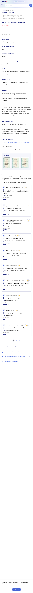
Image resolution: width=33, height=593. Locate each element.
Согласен (16, 589)
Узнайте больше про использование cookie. (13, 586)
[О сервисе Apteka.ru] (31, 1)
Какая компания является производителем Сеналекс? (10, 351)
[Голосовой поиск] (28, 5)
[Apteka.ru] (4, 2)
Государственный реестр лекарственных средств (16, 142)
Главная (3, 10)
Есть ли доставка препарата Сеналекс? (13, 356)
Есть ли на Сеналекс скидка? (10, 361)
